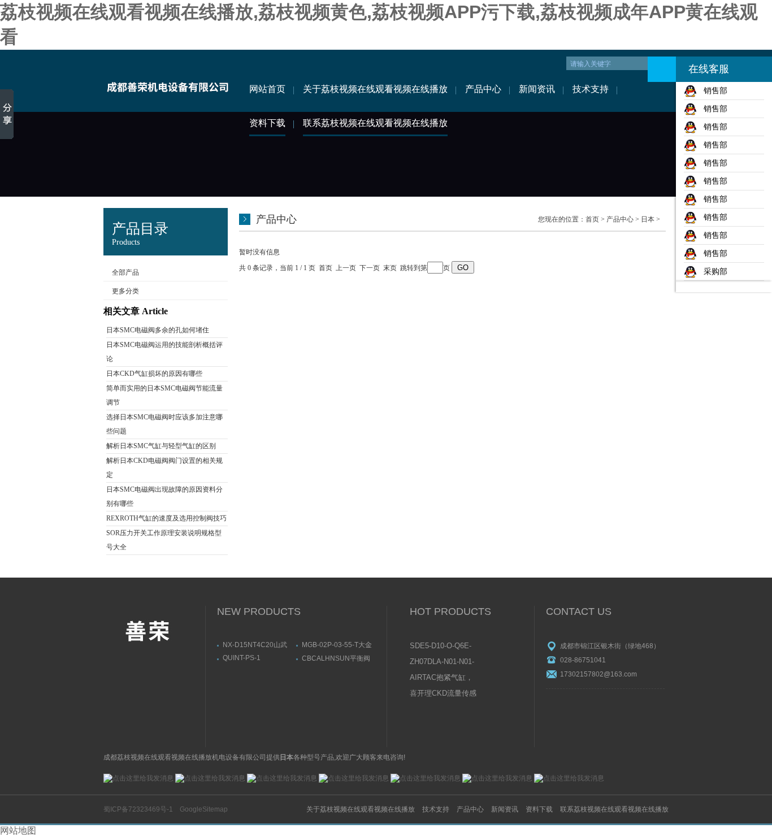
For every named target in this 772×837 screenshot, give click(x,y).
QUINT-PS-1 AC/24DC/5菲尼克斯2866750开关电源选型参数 (257, 658)
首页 (592, 219)
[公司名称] (167, 80)
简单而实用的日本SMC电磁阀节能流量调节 (164, 395)
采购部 (712, 271)
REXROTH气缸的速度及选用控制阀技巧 (166, 518)
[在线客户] (662, 69)
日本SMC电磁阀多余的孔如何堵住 (157, 330)
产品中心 (483, 89)
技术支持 (591, 89)
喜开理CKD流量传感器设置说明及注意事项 (443, 694)
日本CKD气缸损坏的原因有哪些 (154, 374)
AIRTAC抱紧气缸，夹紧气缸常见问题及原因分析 (443, 678)
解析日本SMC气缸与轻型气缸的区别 (161, 446)
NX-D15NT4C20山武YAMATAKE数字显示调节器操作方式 (257, 644)
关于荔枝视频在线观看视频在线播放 (375, 89)
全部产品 (125, 272)
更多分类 (125, 291)
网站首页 (267, 89)
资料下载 (267, 123)
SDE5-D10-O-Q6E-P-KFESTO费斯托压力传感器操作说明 (443, 646)
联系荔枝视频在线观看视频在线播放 (375, 123)
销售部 (712, 90)
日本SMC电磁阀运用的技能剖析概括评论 (164, 352)
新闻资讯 (537, 89)
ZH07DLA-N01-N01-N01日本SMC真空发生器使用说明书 (443, 662)
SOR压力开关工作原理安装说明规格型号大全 (164, 540)
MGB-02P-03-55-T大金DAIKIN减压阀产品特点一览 (337, 644)
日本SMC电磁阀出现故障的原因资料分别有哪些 (164, 496)
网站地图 (18, 830)
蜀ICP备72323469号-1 (138, 809)
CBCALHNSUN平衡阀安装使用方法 (336, 658)
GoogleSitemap (204, 809)
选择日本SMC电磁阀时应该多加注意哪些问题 (164, 424)
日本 (647, 219)
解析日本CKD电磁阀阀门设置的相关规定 (164, 468)
